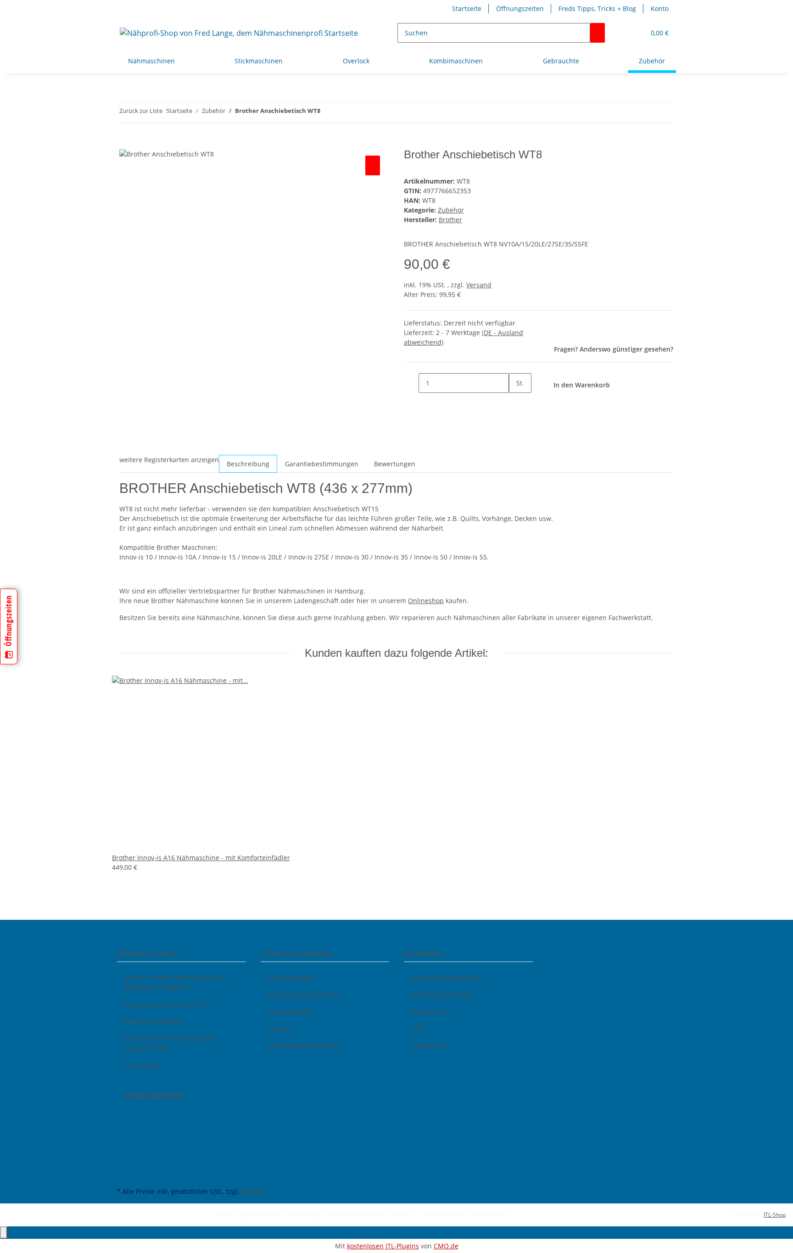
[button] (634, 33)
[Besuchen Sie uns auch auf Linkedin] (124, 1174)
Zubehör (451, 210)
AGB (417, 1028)
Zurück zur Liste (140, 110)
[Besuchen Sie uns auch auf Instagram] (124, 1152)
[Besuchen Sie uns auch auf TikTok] (124, 1163)
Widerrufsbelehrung (442, 994)
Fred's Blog (141, 1065)
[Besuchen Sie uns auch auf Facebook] (124, 1110)
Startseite (466, 8)
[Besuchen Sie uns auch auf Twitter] (124, 1121)
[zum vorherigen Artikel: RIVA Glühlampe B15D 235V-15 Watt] (327, 113)
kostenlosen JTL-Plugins (383, 1246)
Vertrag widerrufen (154, 1094)
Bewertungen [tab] (394, 463)
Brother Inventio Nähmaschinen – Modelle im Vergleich (176, 982)
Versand (478, 284)
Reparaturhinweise (153, 1021)
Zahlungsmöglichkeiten (304, 994)
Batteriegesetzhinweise (304, 1045)
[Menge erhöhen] (516, 403)
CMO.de (446, 1246)
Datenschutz (430, 1011)
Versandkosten (290, 1011)
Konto (660, 8)
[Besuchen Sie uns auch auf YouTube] (124, 1131)
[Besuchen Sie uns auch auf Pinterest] (124, 1142)
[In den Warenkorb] (126, 143)
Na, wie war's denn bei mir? (166, 1004)
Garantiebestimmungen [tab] (321, 463)
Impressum (428, 1045)
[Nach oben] (3, 1232)
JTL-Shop (775, 1215)
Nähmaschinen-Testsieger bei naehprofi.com (170, 1043)
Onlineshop (426, 600)
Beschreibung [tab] (248, 463)
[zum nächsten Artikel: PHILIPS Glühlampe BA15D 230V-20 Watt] (344, 113)
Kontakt (279, 1028)
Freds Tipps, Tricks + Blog (597, 8)
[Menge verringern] (411, 383)
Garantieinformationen (446, 977)
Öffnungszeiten (520, 8)
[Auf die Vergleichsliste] (372, 165)
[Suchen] (597, 33)
